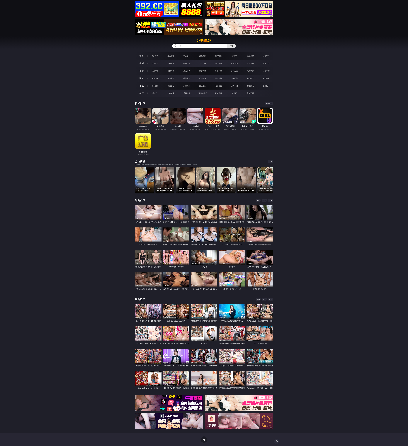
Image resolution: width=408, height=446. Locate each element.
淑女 (264, 299)
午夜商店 (170, 93)
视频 (141, 63)
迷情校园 (218, 86)
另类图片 (266, 78)
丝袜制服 (234, 63)
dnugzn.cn (204, 40)
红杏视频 (218, 93)
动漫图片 (202, 78)
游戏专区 (202, 56)
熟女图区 (250, 78)
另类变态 (266, 71)
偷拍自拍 (170, 71)
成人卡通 (186, 71)
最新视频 (140, 200)
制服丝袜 (218, 71)
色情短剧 (250, 93)
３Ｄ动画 (202, 63)
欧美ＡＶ (186, 63)
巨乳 (264, 200)
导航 (141, 93)
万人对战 (186, 56)
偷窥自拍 (155, 78)
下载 (270, 161)
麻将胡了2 (218, 56)
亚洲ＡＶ (155, 63)
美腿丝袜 (218, 78)
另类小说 (234, 86)
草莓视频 (186, 93)
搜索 (231, 46)
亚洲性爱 (155, 71)
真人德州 (170, 56)
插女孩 (155, 93)
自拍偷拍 (170, 63)
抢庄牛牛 (266, 56)
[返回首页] (276, 441)
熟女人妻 (218, 63)
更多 (270, 200)
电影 (141, 70)
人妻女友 (186, 86)
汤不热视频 (202, 93)
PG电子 (155, 56)
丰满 (258, 299)
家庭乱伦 (170, 86)
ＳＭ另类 (266, 63)
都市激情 (155, 86)
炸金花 (234, 56)
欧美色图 (186, 78)
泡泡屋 (234, 93)
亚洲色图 (170, 78)
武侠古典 (202, 86)
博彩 (141, 56)
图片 (141, 78)
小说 (141, 85)
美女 (258, 200)
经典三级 (234, 71)
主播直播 (250, 63)
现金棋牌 (250, 56)
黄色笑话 (250, 86)
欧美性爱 (202, 71)
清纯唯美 (234, 78)
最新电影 (140, 299)
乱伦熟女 (250, 71)
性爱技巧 (266, 86)
